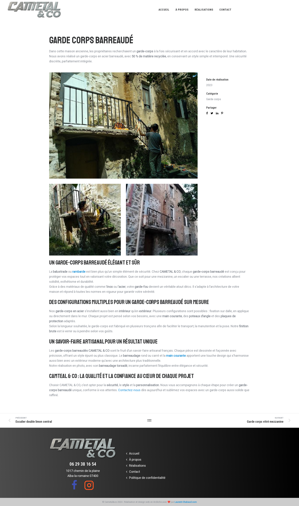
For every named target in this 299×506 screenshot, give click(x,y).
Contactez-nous (129, 390)
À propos (182, 9)
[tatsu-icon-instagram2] (89, 485)
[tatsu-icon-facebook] (76, 485)
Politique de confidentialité (147, 477)
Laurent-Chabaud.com (186, 502)
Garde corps (213, 99)
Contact (225, 9)
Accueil (163, 9)
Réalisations (204, 9)
